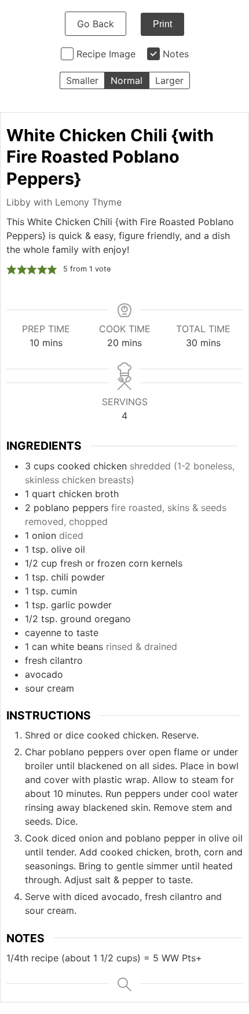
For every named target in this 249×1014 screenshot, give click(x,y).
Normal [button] (126, 80)
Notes (176, 54)
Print (162, 24)
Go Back (95, 24)
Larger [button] (169, 80)
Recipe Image (106, 54)
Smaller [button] (82, 80)
